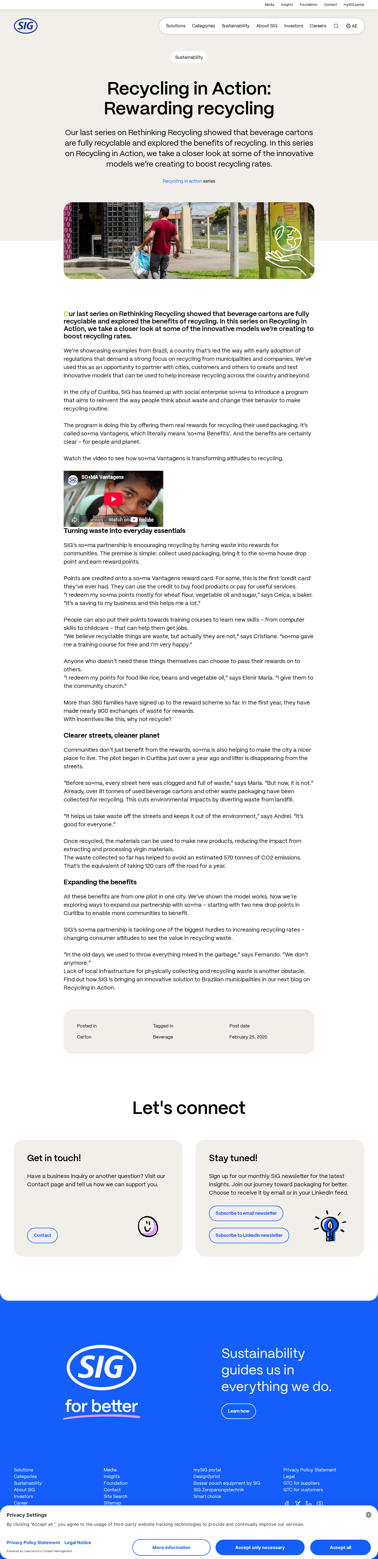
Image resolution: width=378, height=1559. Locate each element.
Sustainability (236, 26)
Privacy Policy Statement (309, 1470)
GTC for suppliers (301, 1483)
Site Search (115, 1496)
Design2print (206, 1476)
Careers (318, 26)
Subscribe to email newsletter (246, 1213)
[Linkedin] (311, 1504)
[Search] (336, 26)
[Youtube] (322, 1504)
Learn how (238, 1411)
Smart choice (207, 1496)
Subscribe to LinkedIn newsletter (249, 1235)
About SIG (267, 26)
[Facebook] (288, 1504)
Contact (330, 4)
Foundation (308, 4)
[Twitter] (299, 1504)
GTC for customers (303, 1490)
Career (21, 1503)
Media (269, 4)
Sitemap (112, 1503)
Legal (289, 1476)
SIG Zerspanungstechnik (218, 1490)
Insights (287, 4)
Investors (293, 26)
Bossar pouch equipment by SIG (226, 1483)
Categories (203, 26)
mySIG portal (354, 4)
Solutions (175, 26)
